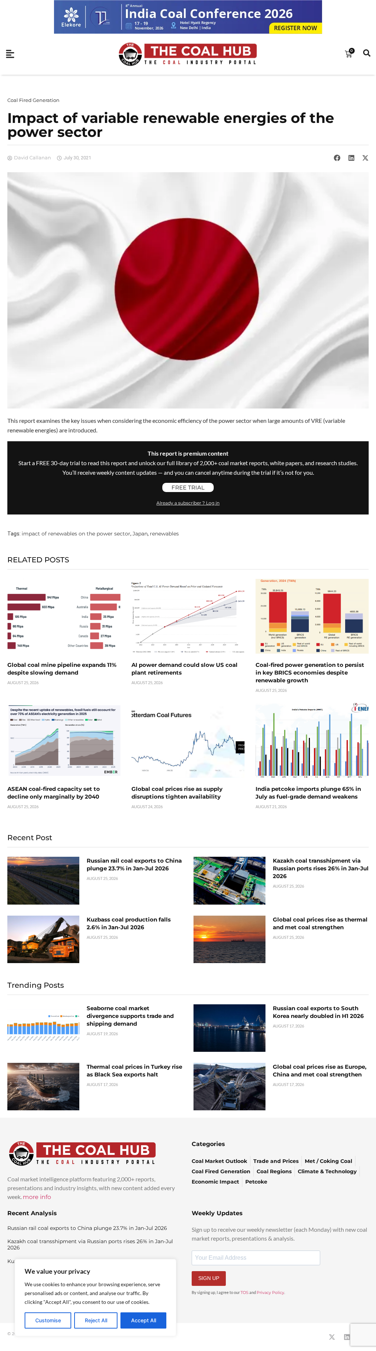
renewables (164, 533)
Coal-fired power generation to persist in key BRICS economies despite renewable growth (310, 672)
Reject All (96, 1320)
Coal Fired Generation (33, 100)
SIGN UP (208, 1278)
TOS (245, 1292)
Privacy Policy (270, 1292)
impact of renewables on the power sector (76, 533)
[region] (95, 1297)
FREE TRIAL (188, 487)
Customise (48, 1320)
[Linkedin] (347, 1337)
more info (37, 1196)
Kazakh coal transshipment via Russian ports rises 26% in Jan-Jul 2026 (321, 868)
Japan (140, 533)
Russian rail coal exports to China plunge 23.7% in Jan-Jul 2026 (87, 1228)
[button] (337, 158)
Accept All (143, 1320)
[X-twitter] (332, 1337)
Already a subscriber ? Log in (188, 503)
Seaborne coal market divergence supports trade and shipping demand (130, 1016)
